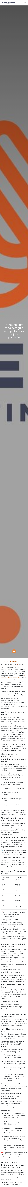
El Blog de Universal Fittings (10, 661)
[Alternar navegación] (25, 2)
